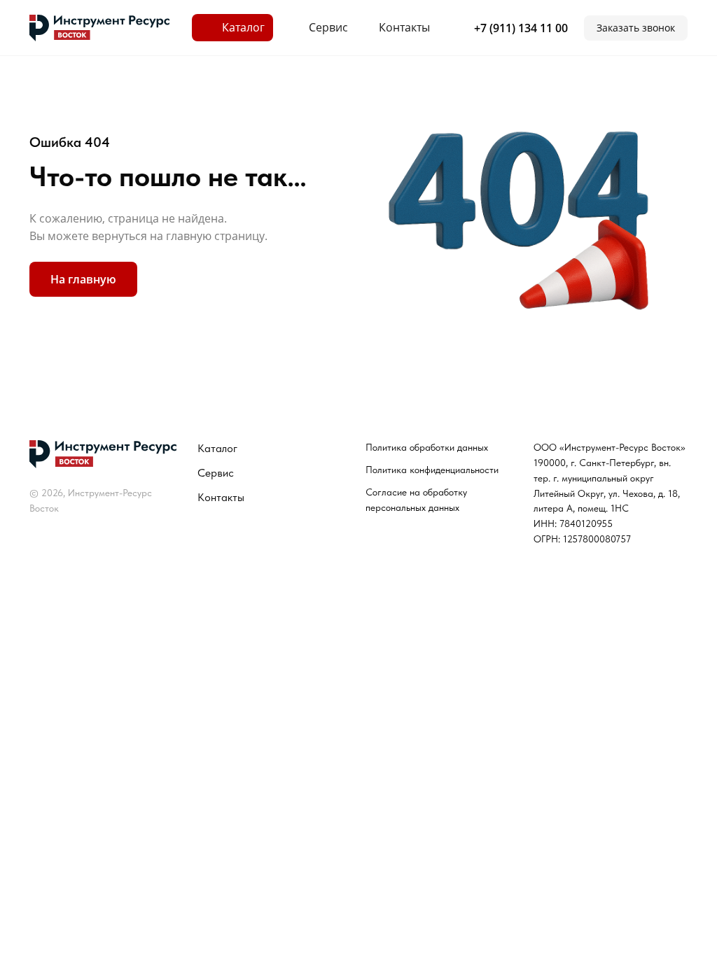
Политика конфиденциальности (432, 469)
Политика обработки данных (427, 447)
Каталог (217, 448)
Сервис (215, 472)
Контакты (220, 497)
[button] (636, 28)
